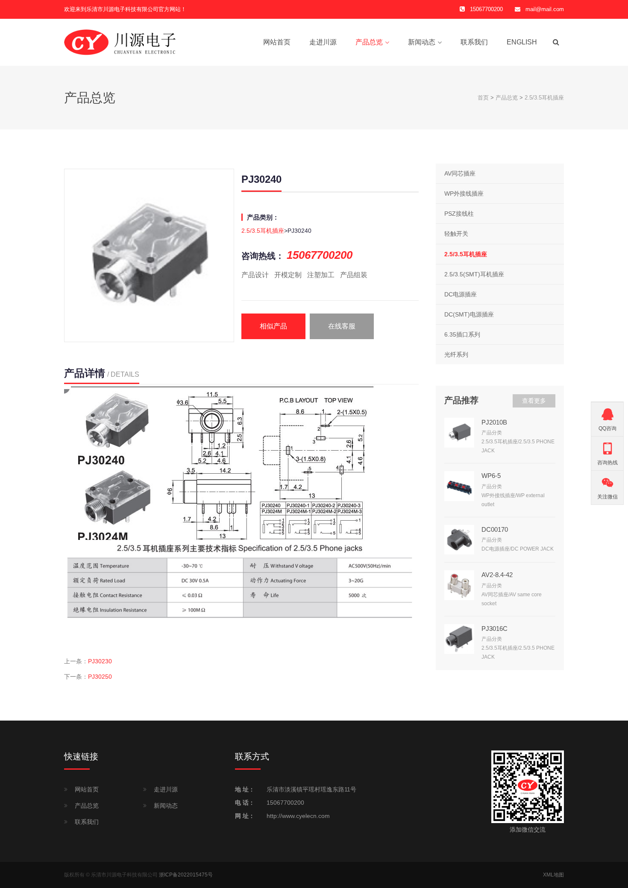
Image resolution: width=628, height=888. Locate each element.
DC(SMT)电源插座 (469, 314)
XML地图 (553, 875)
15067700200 (285, 802)
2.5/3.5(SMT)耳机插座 (474, 274)
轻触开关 (456, 233)
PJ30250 (100, 676)
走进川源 (323, 42)
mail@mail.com (544, 9)
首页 (483, 97)
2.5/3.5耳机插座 (544, 97)
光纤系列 (456, 354)
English (522, 42)
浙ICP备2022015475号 (186, 875)
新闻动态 (421, 42)
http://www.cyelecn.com (298, 815)
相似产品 (273, 326)
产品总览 (369, 42)
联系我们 (474, 42)
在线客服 (341, 326)
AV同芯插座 (459, 173)
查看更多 (534, 400)
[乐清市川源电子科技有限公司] (120, 41)
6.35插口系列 (462, 334)
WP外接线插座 (464, 193)
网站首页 (277, 42)
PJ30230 (100, 661)
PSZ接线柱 (459, 213)
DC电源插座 (460, 294)
